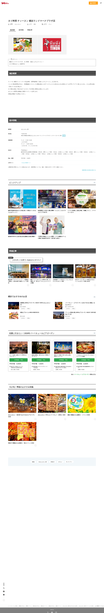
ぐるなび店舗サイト (26, 162)
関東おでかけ (21, 606)
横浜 (34, 462)
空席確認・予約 (18, 360)
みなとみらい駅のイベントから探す (86, 606)
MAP (64, 135)
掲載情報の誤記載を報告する (89, 170)
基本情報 (13, 120)
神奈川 (52, 462)
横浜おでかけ (51, 606)
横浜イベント (58, 606)
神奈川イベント (44, 606)
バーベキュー (77, 374)
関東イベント (28, 606)
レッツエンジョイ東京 (12, 606)
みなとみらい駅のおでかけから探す (70, 606)
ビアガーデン (85, 374)
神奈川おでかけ (36, 606)
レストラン (69, 461)
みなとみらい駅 (43, 462)
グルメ (60, 462)
